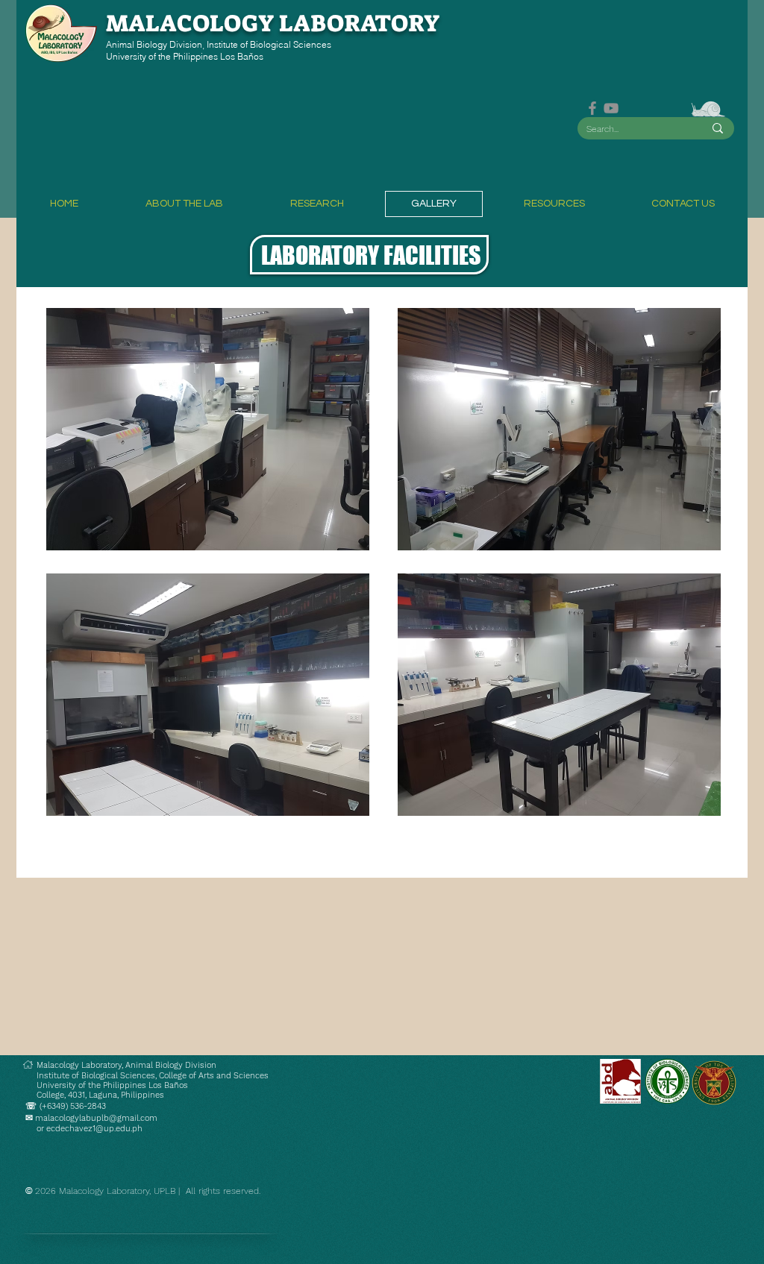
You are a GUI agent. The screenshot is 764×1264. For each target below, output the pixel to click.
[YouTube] (611, 108)
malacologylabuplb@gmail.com (96, 1118)
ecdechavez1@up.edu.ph (94, 1128)
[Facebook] (592, 108)
